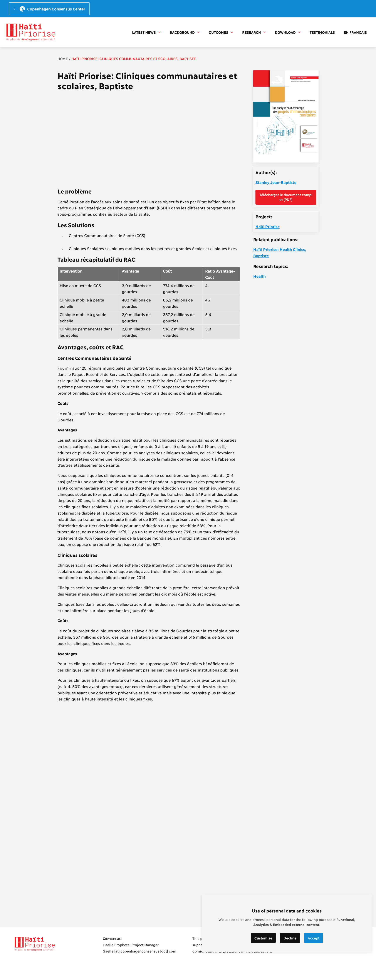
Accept (313, 938)
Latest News (144, 32)
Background (183, 32)
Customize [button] (263, 938)
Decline (290, 938)
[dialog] (287, 923)
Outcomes (219, 32)
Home (62, 58)
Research (252, 32)
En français (355, 32)
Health (259, 276)
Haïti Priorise (267, 226)
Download (286, 32)
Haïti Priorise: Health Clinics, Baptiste (279, 252)
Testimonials (322, 32)
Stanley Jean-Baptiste (275, 182)
